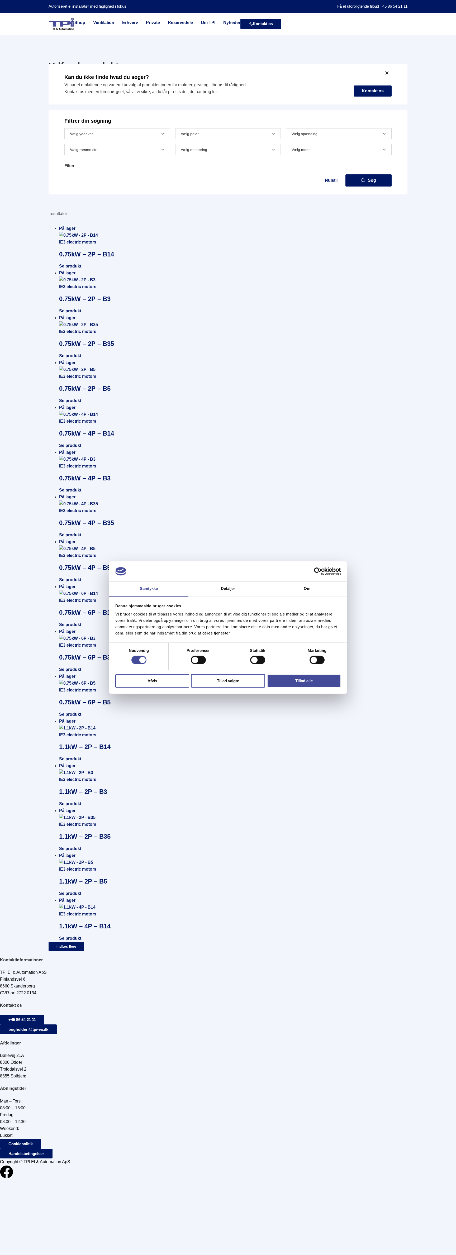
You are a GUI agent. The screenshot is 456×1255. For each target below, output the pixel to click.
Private (153, 22)
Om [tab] (307, 588)
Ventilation (103, 22)
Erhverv (130, 22)
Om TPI (208, 22)
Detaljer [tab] (228, 588)
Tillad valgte (228, 681)
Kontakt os (373, 91)
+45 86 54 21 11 (393, 6)
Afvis (152, 681)
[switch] (198, 660)
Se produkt (70, 266)
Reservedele (180, 22)
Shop (79, 22)
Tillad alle (304, 681)
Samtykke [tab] (149, 588)
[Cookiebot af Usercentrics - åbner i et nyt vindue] (318, 571)
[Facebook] (6, 1171)
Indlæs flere (66, 946)
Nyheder (231, 22)
